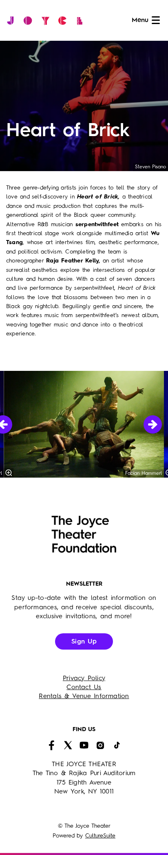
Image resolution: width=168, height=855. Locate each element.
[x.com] (68, 745)
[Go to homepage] (47, 20)
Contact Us (83, 687)
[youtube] (84, 745)
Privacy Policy (84, 678)
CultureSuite (100, 836)
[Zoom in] (9, 473)
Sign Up (84, 642)
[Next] (153, 424)
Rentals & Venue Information (84, 696)
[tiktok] (117, 745)
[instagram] (100, 745)
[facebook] (51, 745)
